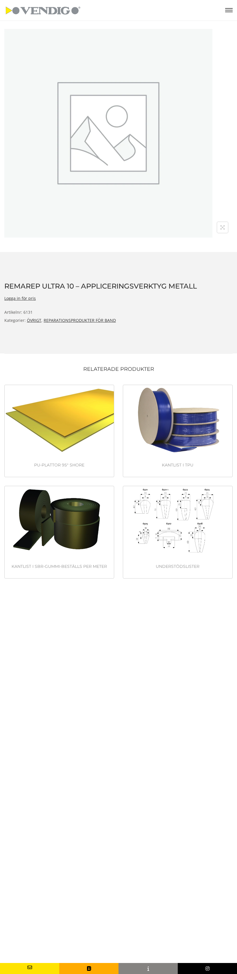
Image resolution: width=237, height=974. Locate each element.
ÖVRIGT (34, 320)
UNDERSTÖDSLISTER (177, 566)
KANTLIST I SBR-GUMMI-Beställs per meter (59, 566)
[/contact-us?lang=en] (88, 968)
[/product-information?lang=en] (148, 968)
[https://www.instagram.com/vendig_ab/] (207, 968)
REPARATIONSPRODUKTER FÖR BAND (80, 320)
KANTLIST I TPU (177, 465)
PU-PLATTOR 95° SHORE (59, 465)
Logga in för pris (20, 298)
